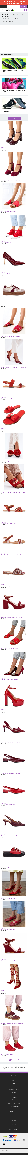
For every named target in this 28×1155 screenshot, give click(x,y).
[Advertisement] (14, 39)
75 (18, 1059)
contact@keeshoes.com (14, 3)
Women (14, 1080)
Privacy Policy (14, 1097)
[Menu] (25, 10)
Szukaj (23, 6)
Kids (14, 1078)
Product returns (14, 1108)
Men (14, 1083)
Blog (14, 1117)
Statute (14, 1094)
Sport (14, 1085)
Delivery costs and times (14, 1106)
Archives (14, 1120)
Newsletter (14, 1126)
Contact (14, 1092)
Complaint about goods (14, 1111)
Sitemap (14, 1099)
